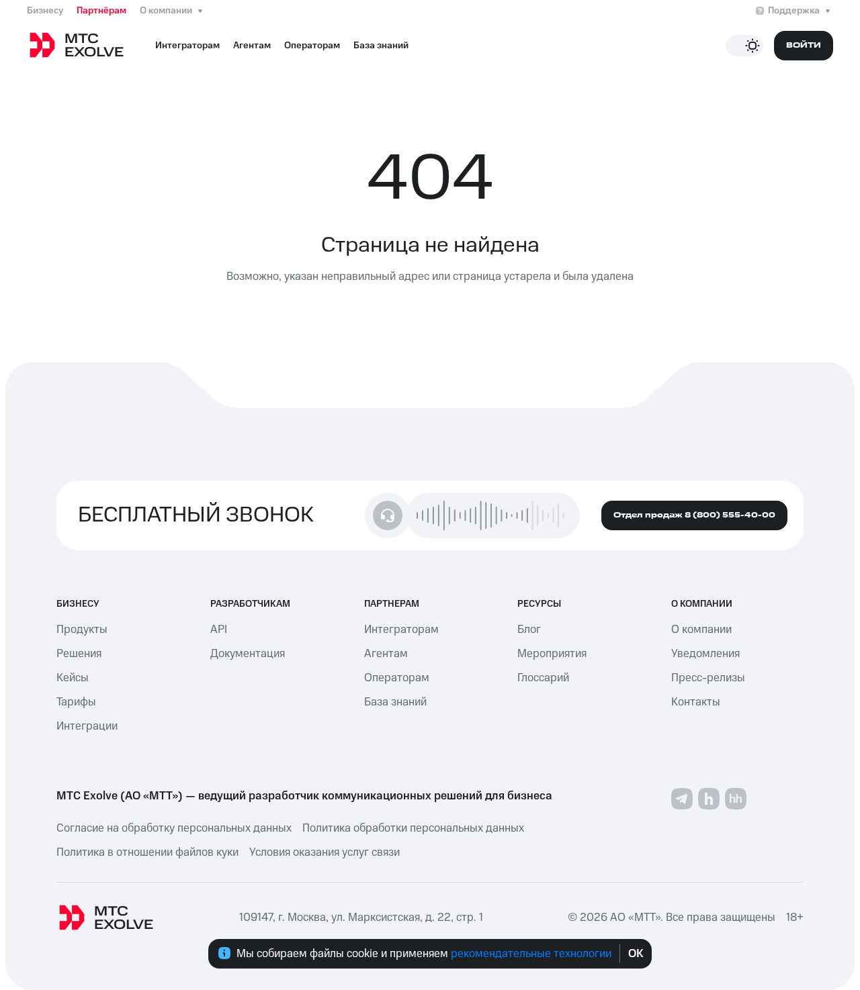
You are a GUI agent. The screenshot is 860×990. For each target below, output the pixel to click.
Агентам (252, 45)
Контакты (695, 702)
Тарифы (76, 702)
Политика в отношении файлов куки (147, 852)
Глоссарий (543, 678)
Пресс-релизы (708, 678)
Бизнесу (45, 10)
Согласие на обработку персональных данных (174, 828)
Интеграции (87, 726)
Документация (247, 654)
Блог (529, 630)
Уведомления (705, 654)
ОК (636, 954)
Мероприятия (552, 654)
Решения (78, 654)
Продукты (82, 630)
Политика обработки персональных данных (413, 828)
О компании (166, 10)
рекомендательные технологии (531, 954)
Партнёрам (101, 10)
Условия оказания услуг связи (324, 852)
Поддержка (794, 10)
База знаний (380, 45)
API (218, 630)
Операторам (312, 45)
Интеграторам (187, 45)
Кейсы (72, 678)
